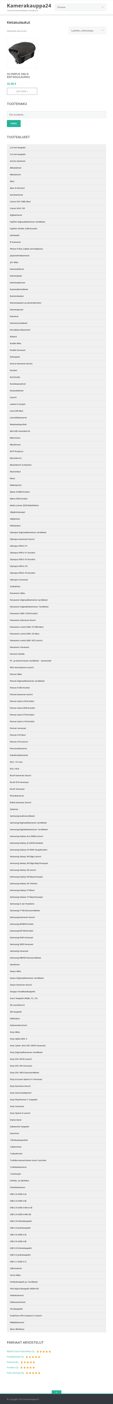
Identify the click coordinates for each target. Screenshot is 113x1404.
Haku (14, 123)
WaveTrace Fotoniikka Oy (21, 1351)
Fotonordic (13, 1362)
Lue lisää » (22, 91)
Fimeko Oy (12, 1367)
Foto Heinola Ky (15, 1372)
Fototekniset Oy (15, 1356)
